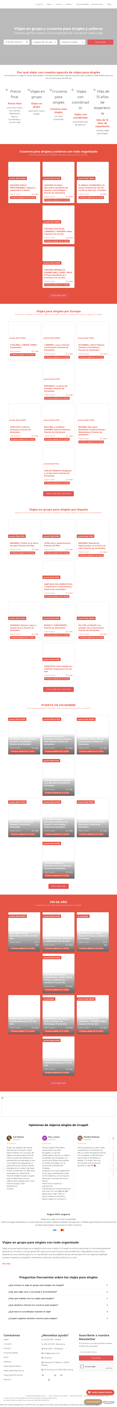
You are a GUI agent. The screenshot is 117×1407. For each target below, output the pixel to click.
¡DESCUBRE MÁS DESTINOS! (58, 494)
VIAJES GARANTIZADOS (102, 1392)
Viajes (49, 4)
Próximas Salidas (82, 4)
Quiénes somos (97, 4)
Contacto (48, 1358)
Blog (109, 4)
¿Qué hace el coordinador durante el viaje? (29, 1312)
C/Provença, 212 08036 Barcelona (58, 1370)
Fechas (58, 4)
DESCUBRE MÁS (58, 295)
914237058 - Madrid (52, 1339)
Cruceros (38, 4)
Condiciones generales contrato (36, 1396)
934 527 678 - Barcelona (54, 1344)
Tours (6, 1357)
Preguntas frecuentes (13, 1375)
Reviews (7, 1379)
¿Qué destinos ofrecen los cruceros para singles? (33, 1305)
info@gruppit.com (52, 1353)
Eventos (69, 4)
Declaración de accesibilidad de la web (96, 1396)
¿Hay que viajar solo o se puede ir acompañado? (32, 1292)
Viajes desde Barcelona (14, 1370)
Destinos (7, 1362)
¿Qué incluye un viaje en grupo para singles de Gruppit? (36, 1285)
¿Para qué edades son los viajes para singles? (31, 1298)
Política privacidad (76, 1396)
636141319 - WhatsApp (53, 1349)
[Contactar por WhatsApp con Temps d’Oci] (108, 1401)
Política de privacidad (88, 1346)
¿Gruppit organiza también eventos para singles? (32, 1318)
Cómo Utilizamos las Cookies (58, 1396)
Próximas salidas (11, 1353)
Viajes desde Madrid (12, 1366)
